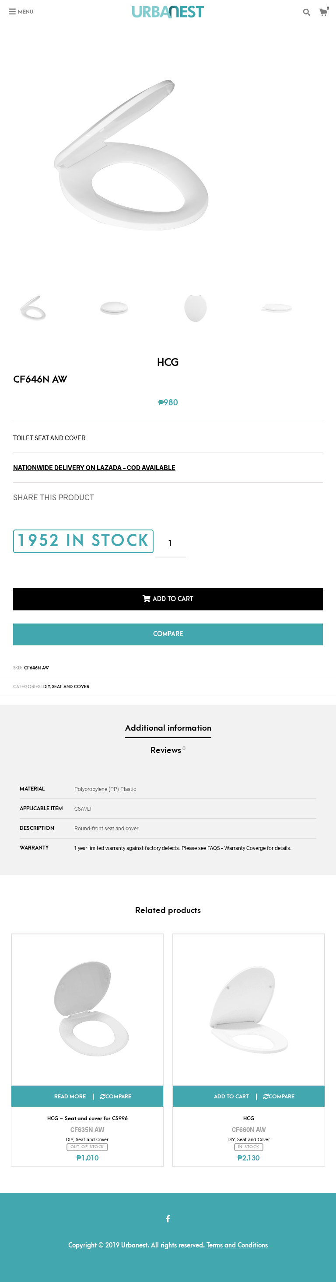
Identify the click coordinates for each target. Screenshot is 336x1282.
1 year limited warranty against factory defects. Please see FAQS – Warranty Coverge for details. (182, 848)
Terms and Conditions (237, 1245)
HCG (248, 1118)
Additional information (168, 728)
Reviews (168, 750)
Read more (70, 1097)
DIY (46, 687)
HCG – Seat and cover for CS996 (87, 1118)
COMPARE (168, 634)
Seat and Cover (70, 687)
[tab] (168, 729)
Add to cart (173, 599)
